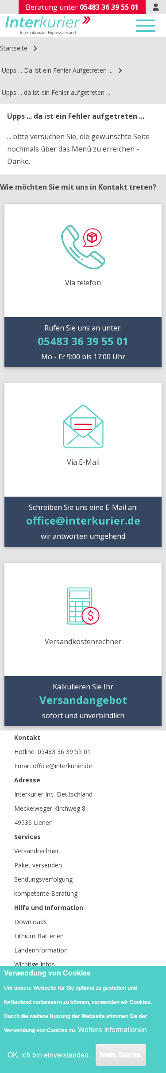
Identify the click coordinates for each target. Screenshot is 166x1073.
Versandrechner (36, 851)
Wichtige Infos (34, 964)
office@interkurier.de (62, 766)
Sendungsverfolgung (43, 879)
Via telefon (83, 283)
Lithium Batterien (39, 936)
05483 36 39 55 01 (64, 751)
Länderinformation (41, 950)
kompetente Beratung (45, 893)
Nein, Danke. (121, 1054)
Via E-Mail (83, 462)
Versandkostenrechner (83, 641)
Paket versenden (38, 865)
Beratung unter (82, 7)
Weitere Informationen (112, 1029)
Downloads (30, 921)
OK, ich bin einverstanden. (49, 1055)
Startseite (13, 48)
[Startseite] (48, 25)
